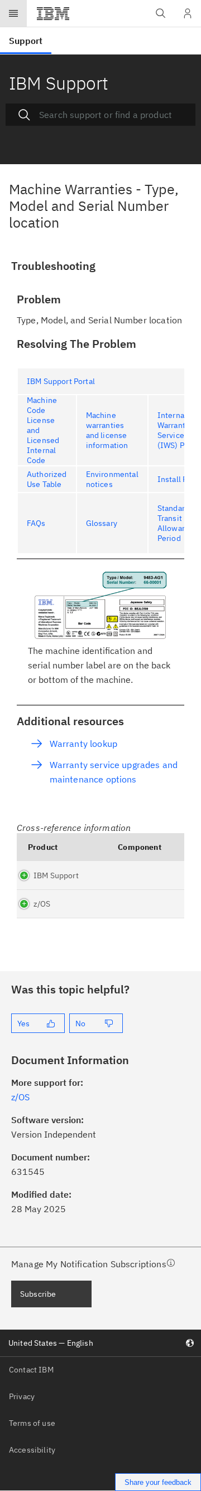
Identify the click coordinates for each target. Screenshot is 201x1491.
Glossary (101, 523)
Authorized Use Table (47, 479)
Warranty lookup (83, 743)
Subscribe (38, 1294)
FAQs (36, 523)
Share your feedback (158, 1482)
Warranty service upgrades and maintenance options (114, 772)
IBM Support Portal (61, 381)
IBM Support (56, 875)
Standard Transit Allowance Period (176, 523)
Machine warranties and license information (107, 430)
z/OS (42, 904)
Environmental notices (112, 479)
